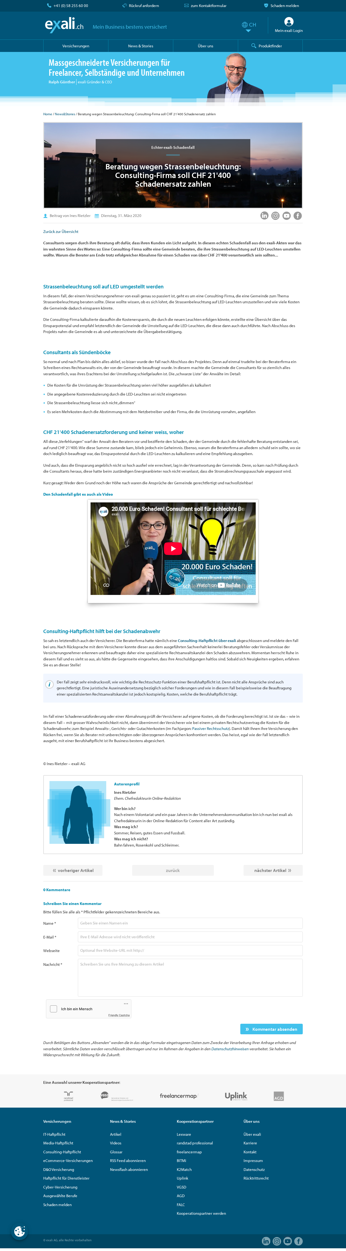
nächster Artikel (270, 870)
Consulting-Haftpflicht (62, 1151)
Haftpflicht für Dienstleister (66, 1178)
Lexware (184, 1134)
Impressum (253, 1160)
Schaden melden (285, 5)
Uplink (182, 1178)
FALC (181, 1204)
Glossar (116, 1151)
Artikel (115, 1134)
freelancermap (189, 1151)
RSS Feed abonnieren (128, 1160)
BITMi (181, 1160)
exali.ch (64, 25)
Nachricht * (52, 964)
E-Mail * (49, 937)
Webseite (51, 950)
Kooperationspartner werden (201, 1213)
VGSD (181, 1187)
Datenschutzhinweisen (230, 1048)
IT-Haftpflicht (54, 1134)
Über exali (252, 1134)
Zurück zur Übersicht (60, 231)
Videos (115, 1142)
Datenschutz (254, 1169)
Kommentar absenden (274, 1029)
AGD (181, 1195)
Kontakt (250, 1151)
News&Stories (65, 114)
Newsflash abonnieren (129, 1169)
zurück (173, 870)
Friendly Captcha (119, 1015)
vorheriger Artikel (76, 870)
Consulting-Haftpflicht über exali (207, 640)
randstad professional (195, 1142)
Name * (49, 923)
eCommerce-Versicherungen (68, 1160)
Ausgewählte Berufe (60, 1195)
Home (47, 114)
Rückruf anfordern (144, 5)
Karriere (250, 1142)
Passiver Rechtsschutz (210, 728)
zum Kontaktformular (209, 5)
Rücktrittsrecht (256, 1178)
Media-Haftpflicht (58, 1142)
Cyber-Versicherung (60, 1187)
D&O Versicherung (58, 1169)
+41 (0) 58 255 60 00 (71, 5)
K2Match (184, 1169)
